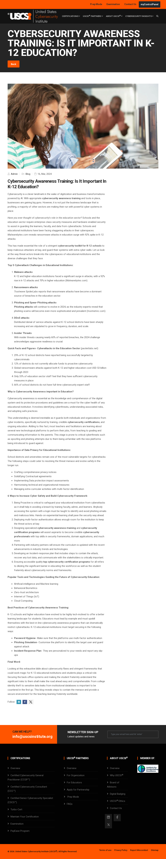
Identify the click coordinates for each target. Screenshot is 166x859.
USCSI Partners (92, 16)
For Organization (75, 775)
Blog (27, 173)
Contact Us (130, 4)
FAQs (69, 803)
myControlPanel (149, 4)
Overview (15, 768)
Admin (14, 173)
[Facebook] (117, 817)
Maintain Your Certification (25, 816)
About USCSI (113, 16)
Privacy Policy (120, 850)
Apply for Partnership (78, 789)
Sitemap (154, 850)
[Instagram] (108, 817)
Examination (113, 4)
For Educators (74, 782)
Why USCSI (116, 775)
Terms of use (105, 850)
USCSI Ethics (117, 801)
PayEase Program (20, 830)
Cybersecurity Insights (138, 16)
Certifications (70, 16)
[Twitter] (108, 824)
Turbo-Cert (16, 809)
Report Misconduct (139, 850)
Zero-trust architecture (26, 592)
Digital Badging (117, 793)
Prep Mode (96, 4)
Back (13, 64)
